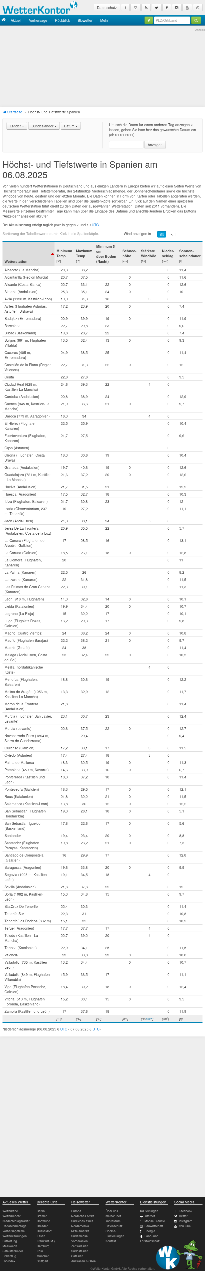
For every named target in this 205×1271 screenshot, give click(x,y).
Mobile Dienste (154, 1221)
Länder (16, 125)
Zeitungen (151, 1211)
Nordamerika (80, 1226)
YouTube (185, 1226)
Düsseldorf (44, 1231)
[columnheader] (28, 254)
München (43, 1256)
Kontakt (111, 1241)
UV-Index (8, 1261)
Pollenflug (9, 1256)
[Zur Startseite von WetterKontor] (3, 20)
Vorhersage (38, 20)
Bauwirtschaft (153, 1226)
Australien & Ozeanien (86, 1261)
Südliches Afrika (82, 1221)
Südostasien (79, 1251)
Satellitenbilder (12, 1251)
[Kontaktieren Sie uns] (135, 7)
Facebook (185, 1211)
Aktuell (16, 20)
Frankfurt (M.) (46, 1241)
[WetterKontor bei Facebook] (166, 7)
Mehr (104, 20)
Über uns (112, 1211)
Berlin (41, 1211)
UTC (95, 224)
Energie (149, 1231)
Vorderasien (79, 1241)
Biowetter (85, 20)
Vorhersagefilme (13, 1231)
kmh (174, 234)
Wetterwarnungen (14, 1236)
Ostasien (77, 1256)
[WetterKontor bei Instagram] (177, 7)
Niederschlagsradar (16, 1221)
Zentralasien (79, 1246)
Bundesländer (43, 125)
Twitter (183, 1216)
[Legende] (125, 7)
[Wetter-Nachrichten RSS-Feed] (146, 7)
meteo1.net (113, 1216)
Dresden (42, 1226)
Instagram (185, 1221)
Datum (70, 125)
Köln (40, 1251)
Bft (162, 234)
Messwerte (9, 1246)
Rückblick (62, 20)
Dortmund (43, 1221)
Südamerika (79, 1236)
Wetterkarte (10, 1211)
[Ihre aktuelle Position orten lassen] (148, 20)
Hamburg (43, 1246)
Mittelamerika (80, 1231)
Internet (149, 1216)
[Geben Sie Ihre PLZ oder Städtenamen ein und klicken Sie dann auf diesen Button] (196, 20)
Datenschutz (107, 7)
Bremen (42, 1216)
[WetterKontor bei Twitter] (157, 7)
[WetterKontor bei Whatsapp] (197, 7)
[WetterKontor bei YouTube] (187, 7)
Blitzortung (9, 1241)
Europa (76, 1211)
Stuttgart (42, 1261)
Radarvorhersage (14, 1226)
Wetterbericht (11, 1216)
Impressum (113, 1221)
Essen (41, 1236)
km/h (149, 1018)
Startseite (14, 111)
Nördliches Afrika (82, 1216)
